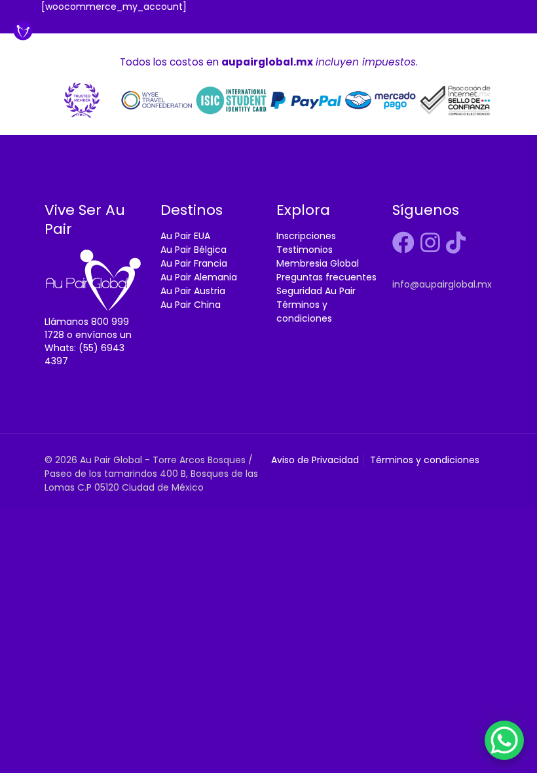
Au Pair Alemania (198, 277)
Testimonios (304, 249)
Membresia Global (317, 263)
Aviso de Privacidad (315, 459)
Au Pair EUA (185, 235)
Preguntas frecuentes (326, 277)
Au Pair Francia (193, 263)
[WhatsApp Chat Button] (504, 740)
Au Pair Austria (192, 290)
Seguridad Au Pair (316, 290)
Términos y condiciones (304, 311)
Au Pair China (190, 304)
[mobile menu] (516, 20)
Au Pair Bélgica (193, 249)
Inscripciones (306, 235)
